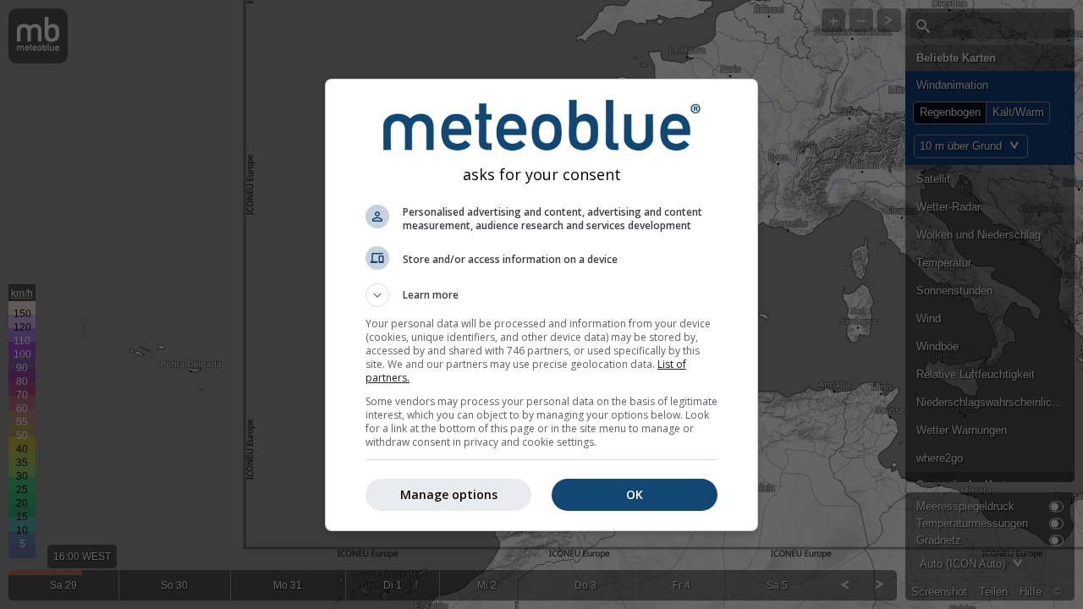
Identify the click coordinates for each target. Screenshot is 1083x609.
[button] (541, 295)
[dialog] (541, 305)
